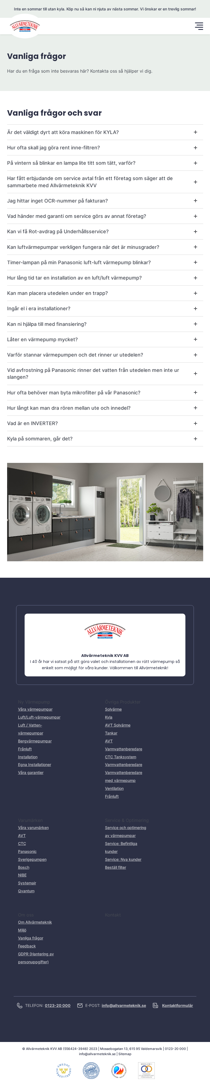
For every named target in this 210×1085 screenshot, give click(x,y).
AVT (22, 835)
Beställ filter (115, 867)
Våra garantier (30, 772)
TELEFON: (48, 1005)
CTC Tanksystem (120, 756)
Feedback (27, 946)
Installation (27, 756)
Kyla (108, 717)
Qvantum (26, 890)
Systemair (27, 883)
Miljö (22, 930)
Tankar (111, 733)
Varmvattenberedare (123, 764)
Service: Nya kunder (123, 859)
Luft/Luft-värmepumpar (39, 717)
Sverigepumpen (32, 859)
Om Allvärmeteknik (35, 922)
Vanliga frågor (30, 938)
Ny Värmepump (34, 702)
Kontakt (113, 915)
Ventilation (114, 788)
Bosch (23, 867)
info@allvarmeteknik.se (97, 1054)
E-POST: (115, 1005)
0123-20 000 (175, 1049)
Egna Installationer (34, 764)
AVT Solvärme (117, 725)
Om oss (26, 915)
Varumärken (30, 820)
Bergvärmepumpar (35, 741)
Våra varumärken (33, 827)
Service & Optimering (127, 820)
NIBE (22, 875)
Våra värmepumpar (35, 709)
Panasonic (27, 851)
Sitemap (124, 1054)
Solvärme (113, 709)
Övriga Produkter (123, 702)
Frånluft (25, 749)
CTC (22, 843)
